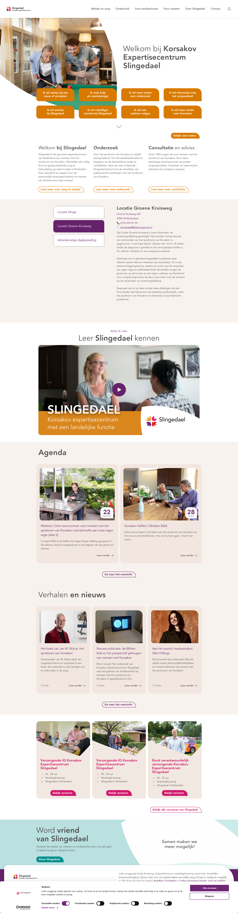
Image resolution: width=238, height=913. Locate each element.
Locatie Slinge (67, 212)
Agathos (158, 881)
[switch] (100, 903)
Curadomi (170, 881)
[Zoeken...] (229, 9)
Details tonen (48, 907)
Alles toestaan (209, 888)
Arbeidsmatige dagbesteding (77, 240)
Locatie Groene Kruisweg (74, 226)
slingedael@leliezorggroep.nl (136, 227)
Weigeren (209, 896)
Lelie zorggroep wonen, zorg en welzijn (202, 881)
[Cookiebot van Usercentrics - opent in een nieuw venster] (23, 908)
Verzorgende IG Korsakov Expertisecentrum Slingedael (61, 764)
